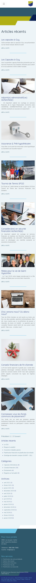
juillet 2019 (7, 496)
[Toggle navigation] (3, 4)
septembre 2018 (9, 510)
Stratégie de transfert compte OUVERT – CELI (18, 455)
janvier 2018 (8, 518)
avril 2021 (7, 483)
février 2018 (8, 515)
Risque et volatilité (9, 447)
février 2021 (8, 485)
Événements (8, 470)
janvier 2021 (8, 488)
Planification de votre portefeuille (12, 559)
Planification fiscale (8, 565)
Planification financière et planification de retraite (18, 453)
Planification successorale (10, 567)
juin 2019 (7, 499)
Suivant (17, 436)
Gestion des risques (8, 561)
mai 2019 (7, 502)
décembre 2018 (9, 507)
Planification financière (9, 563)
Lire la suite (5, 48)
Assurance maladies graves (12, 450)
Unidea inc (6, 573)
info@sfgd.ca (11, 550)
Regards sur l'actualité (10, 473)
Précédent (5, 436)
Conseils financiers (9, 468)
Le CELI (6, 445)
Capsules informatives (10, 465)
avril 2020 (7, 493)
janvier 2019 (8, 504)
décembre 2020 (9, 491)
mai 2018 (7, 513)
